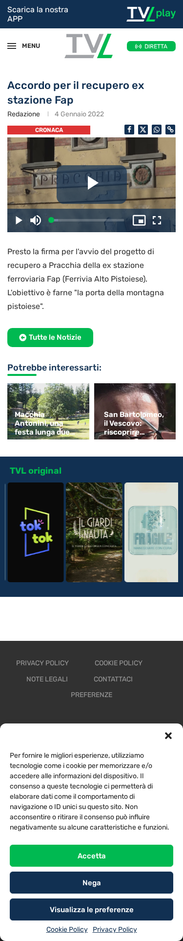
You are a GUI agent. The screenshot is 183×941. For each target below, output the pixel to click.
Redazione (23, 114)
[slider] (87, 220)
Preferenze (91, 695)
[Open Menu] (11, 46)
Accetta (92, 856)
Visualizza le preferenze (92, 909)
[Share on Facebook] (129, 129)
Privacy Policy (115, 929)
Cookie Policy (67, 929)
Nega (91, 882)
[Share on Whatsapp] (157, 129)
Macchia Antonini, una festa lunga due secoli (42, 423)
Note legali (47, 679)
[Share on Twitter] (143, 129)
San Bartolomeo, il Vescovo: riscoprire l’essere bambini (134, 423)
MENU (26, 45)
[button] (168, 736)
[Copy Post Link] (170, 129)
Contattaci (113, 679)
